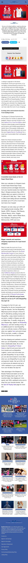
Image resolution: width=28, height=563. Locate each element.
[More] (19, 42)
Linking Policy (4, 554)
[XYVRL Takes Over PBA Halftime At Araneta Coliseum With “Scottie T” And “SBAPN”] (7, 471)
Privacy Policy (4, 549)
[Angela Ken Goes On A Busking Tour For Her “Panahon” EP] (20, 488)
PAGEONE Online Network (20, 444)
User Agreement (5, 546)
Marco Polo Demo (6, 39)
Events (3, 391)
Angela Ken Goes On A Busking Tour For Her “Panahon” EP (20, 495)
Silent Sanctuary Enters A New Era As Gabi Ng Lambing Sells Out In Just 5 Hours (7, 496)
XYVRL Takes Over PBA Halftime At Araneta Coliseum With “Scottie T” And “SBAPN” (8, 479)
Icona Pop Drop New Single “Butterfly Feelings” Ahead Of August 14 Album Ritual (20, 512)
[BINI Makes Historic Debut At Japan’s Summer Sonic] (20, 456)
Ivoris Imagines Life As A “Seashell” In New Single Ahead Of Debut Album (20, 479)
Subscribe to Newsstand (7, 544)
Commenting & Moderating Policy (9, 552)
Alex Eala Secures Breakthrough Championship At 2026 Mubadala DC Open (20, 415)
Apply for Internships (6, 541)
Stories (6, 391)
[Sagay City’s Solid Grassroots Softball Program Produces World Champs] (7, 408)
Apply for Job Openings (6, 538)
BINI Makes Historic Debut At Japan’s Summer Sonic (20, 463)
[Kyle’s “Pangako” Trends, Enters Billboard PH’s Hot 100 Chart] (20, 440)
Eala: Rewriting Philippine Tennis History (20, 430)
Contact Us (3, 536)
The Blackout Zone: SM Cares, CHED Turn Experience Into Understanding (7, 447)
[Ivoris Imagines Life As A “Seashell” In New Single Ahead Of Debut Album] (20, 471)
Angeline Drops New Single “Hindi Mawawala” (7, 463)
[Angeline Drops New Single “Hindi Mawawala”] (7, 456)
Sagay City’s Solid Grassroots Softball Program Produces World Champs (7, 415)
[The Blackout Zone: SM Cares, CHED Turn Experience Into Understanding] (7, 440)
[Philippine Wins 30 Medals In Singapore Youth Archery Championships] (7, 424)
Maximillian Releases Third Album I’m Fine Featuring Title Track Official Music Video (7, 512)
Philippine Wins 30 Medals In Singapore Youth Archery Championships (7, 430)
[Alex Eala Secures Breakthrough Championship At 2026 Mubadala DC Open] (20, 408)
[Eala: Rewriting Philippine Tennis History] (20, 424)
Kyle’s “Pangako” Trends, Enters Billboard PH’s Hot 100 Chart (20, 447)
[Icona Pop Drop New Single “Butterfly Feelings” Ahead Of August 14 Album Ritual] (20, 504)
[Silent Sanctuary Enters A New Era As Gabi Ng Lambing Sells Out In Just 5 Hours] (7, 488)
